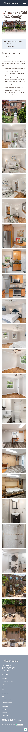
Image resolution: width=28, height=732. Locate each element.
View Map (9, 46)
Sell (3, 690)
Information (5, 706)
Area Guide (4, 709)
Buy (3, 687)
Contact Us (5, 715)
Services (4, 678)
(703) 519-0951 (6, 670)
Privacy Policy (19, 724)
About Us (4, 712)
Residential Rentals (6, 700)
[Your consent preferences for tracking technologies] (25, 729)
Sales (3, 697)
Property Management (7, 681)
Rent (3, 684)
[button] (24, 3)
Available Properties (7, 694)
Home (3, 14)
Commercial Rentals (7, 702)
